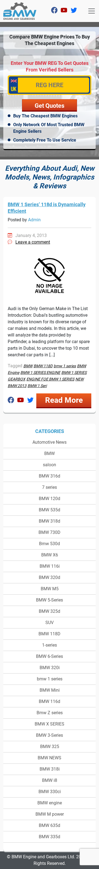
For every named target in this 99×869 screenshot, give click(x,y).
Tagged (15, 365)
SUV (49, 622)
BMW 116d (49, 701)
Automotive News (49, 442)
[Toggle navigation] (91, 11)
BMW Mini (50, 690)
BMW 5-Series (49, 600)
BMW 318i (50, 769)
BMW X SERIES (49, 724)
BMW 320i (50, 667)
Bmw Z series (50, 712)
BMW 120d (49, 498)
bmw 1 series (49, 679)
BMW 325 (49, 746)
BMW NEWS (49, 757)
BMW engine (49, 802)
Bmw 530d (49, 543)
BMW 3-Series (49, 735)
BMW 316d (49, 476)
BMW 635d (49, 825)
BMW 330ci (49, 791)
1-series (49, 645)
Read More (64, 400)
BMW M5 (50, 588)
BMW (49, 453)
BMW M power (49, 814)
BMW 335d (49, 836)
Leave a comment (32, 242)
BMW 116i (50, 566)
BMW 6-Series (49, 656)
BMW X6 (49, 555)
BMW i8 (49, 780)
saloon (49, 464)
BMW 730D (49, 532)
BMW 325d (49, 611)
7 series (49, 487)
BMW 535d (49, 509)
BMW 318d (49, 521)
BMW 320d (49, 577)
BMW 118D (49, 633)
